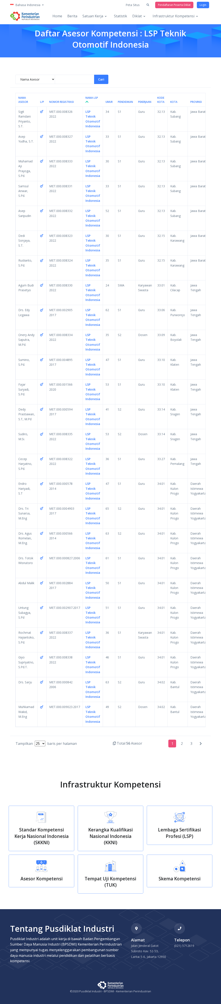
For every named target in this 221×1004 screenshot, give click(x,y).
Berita (72, 16)
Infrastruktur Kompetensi (173, 16)
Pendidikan (125, 102)
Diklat (137, 16)
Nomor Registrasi (61, 102)
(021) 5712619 (184, 946)
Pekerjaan (144, 102)
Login (203, 5)
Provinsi (196, 102)
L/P (42, 102)
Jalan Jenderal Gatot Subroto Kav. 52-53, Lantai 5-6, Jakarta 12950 (148, 951)
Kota (173, 102)
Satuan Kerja (92, 16)
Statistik (120, 16)
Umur (109, 102)
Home (57, 16)
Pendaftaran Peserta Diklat (174, 5)
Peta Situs (133, 5)
